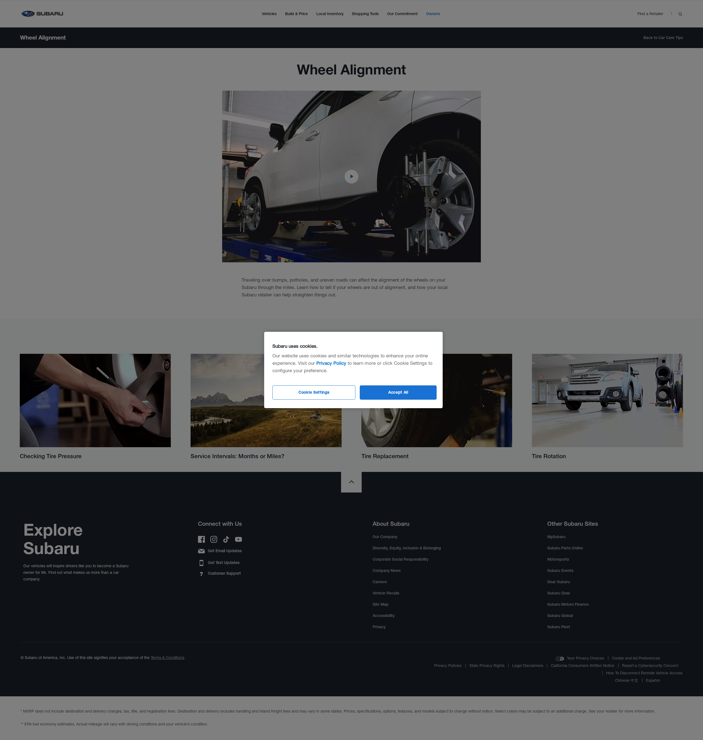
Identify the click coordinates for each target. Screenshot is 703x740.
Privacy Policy (331, 363)
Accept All (398, 392)
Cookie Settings (314, 392)
